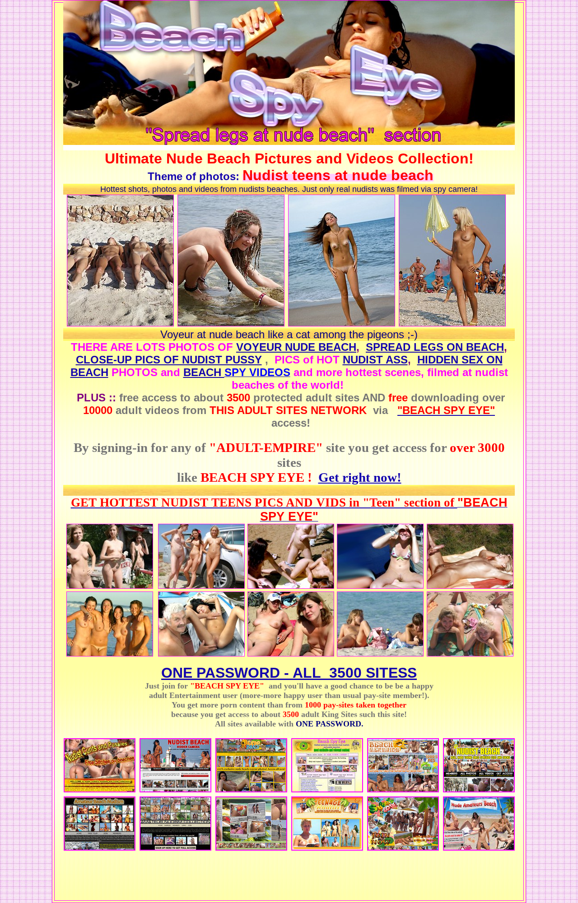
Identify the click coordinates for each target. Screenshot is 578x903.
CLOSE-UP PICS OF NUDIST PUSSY (169, 360)
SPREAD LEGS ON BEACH (435, 347)
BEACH (203, 372)
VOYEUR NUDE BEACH (296, 347)
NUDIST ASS (375, 360)
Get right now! (359, 477)
